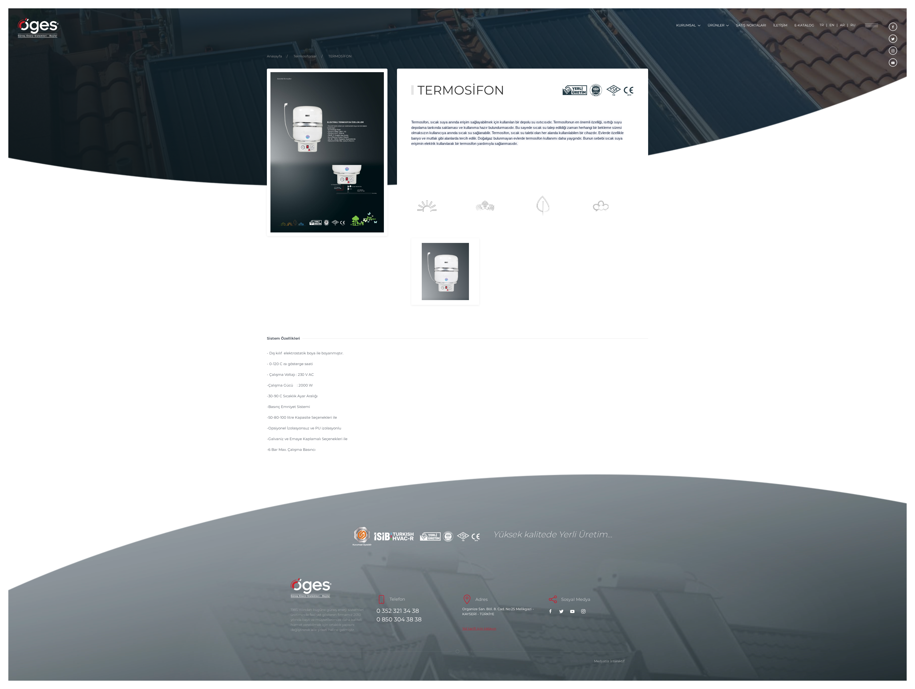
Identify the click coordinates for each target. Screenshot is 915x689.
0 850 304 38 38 (399, 619)
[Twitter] (562, 611)
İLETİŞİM (780, 25)
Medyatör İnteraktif (609, 661)
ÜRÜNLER (716, 25)
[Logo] (38, 28)
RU (852, 25)
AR (842, 25)
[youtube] (893, 62)
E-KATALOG (804, 25)
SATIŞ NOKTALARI (751, 25)
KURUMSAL (686, 25)
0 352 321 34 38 (397, 610)
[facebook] (893, 27)
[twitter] (893, 39)
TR (821, 25)
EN (831, 25)
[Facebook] (551, 611)
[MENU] (871, 26)
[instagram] (893, 50)
